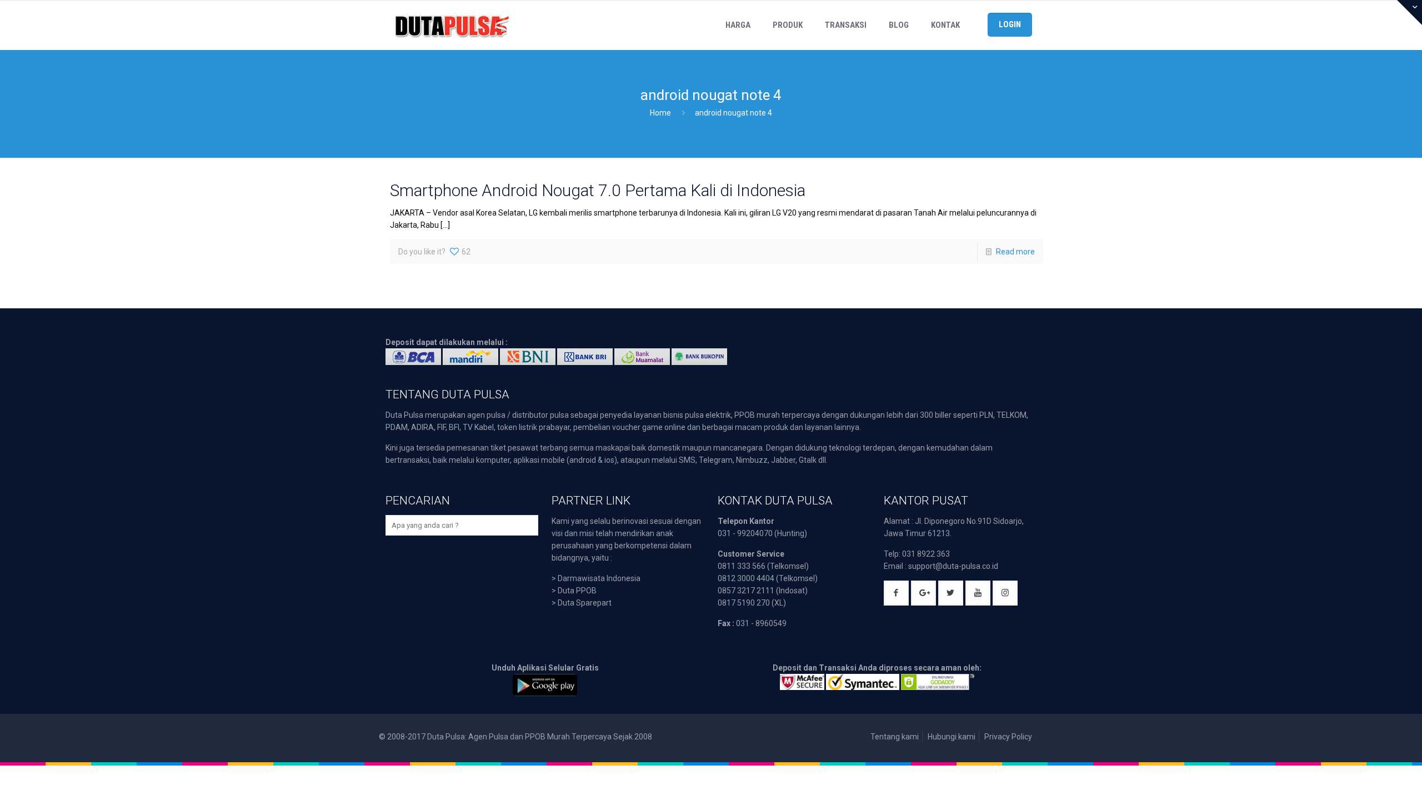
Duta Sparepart (585, 602)
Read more (1015, 251)
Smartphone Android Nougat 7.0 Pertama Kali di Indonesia (597, 190)
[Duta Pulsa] (451, 25)
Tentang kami (894, 736)
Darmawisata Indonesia (599, 578)
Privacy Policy (1008, 736)
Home (660, 112)
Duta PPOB (577, 590)
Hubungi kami (951, 736)
